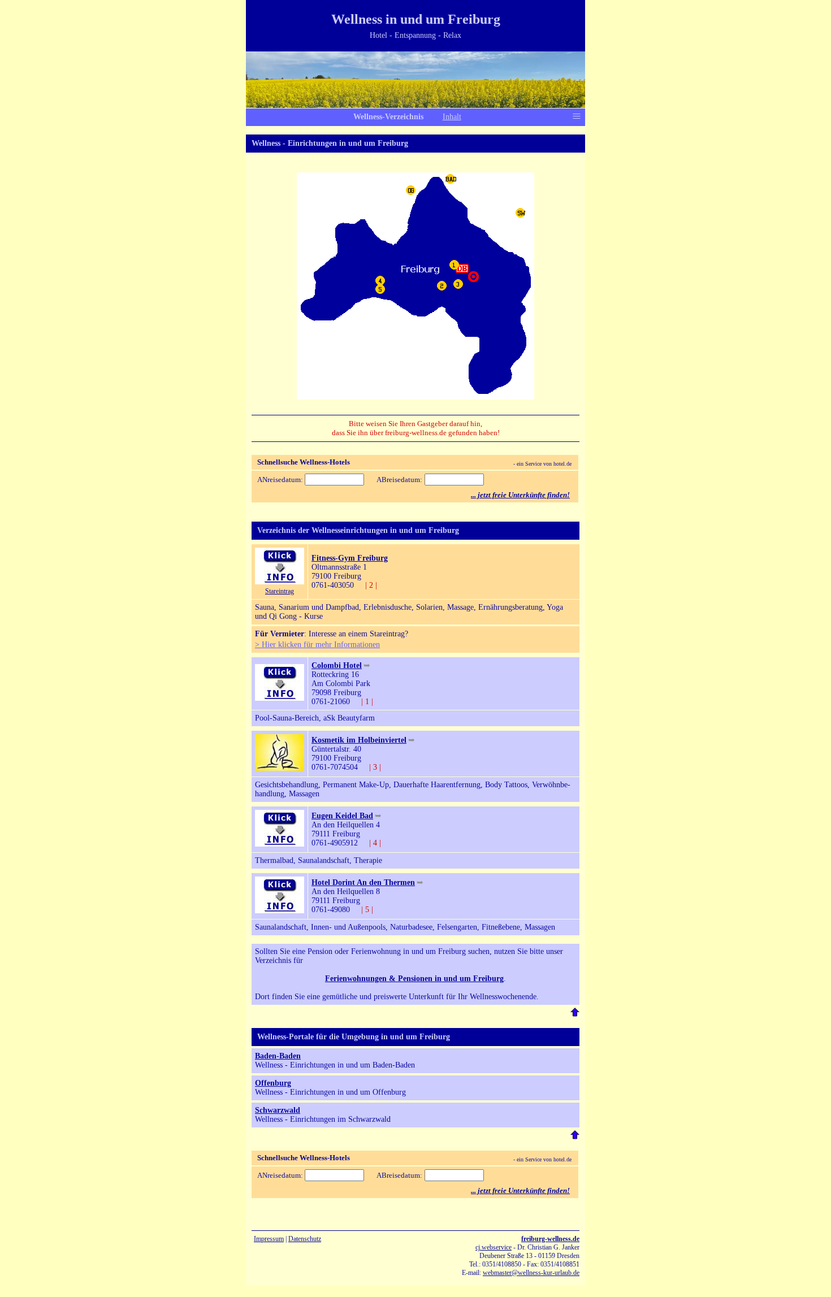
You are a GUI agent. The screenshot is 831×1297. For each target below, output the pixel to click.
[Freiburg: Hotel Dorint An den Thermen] (279, 910)
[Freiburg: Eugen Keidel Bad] (279, 844)
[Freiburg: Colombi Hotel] (279, 698)
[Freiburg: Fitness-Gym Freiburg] (279, 582)
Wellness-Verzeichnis (388, 116)
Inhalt (452, 116)
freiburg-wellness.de (550, 1239)
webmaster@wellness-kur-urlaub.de (531, 1273)
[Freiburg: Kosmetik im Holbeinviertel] (279, 768)
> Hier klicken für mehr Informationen (317, 644)
